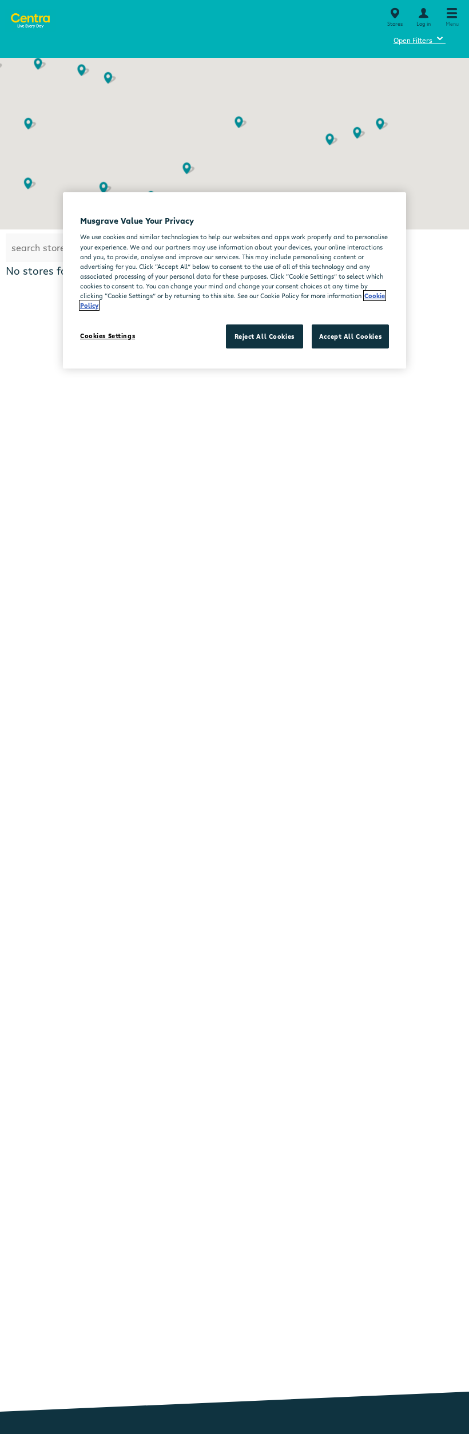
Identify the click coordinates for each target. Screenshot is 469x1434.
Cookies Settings (107, 335)
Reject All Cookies (264, 336)
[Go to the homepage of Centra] (30, 18)
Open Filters (420, 38)
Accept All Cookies (350, 336)
